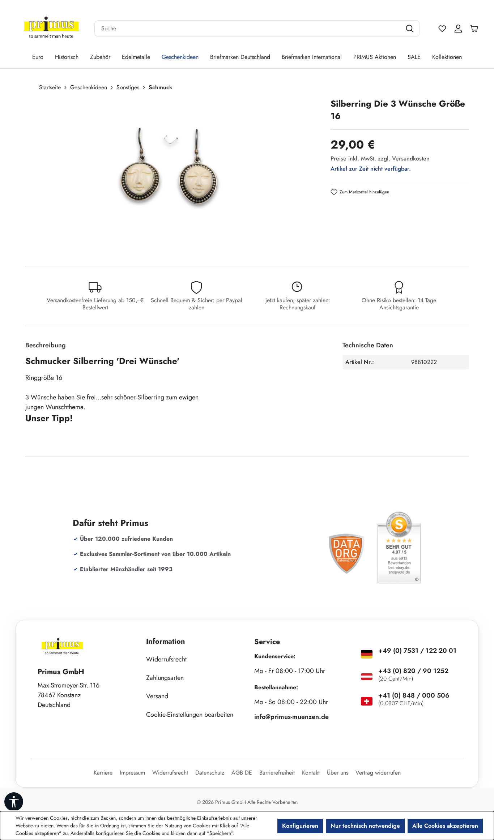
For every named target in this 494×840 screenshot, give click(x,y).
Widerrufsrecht (166, 659)
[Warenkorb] (476, 28)
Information (165, 641)
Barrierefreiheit (277, 772)
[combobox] (248, 28)
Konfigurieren (300, 826)
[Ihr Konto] (458, 28)
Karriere (103, 772)
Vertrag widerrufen (378, 772)
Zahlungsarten (165, 677)
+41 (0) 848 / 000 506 (414, 695)
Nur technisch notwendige (365, 826)
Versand (157, 696)
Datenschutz (209, 772)
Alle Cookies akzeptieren (445, 826)
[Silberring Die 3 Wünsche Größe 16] (171, 175)
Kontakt (311, 772)
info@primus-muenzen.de (291, 716)
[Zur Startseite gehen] (51, 29)
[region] (174, 175)
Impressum (132, 772)
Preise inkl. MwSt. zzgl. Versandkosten (380, 158)
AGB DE (241, 772)
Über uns (337, 772)
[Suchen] (410, 28)
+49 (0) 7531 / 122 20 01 (417, 650)
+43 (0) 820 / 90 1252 (413, 670)
